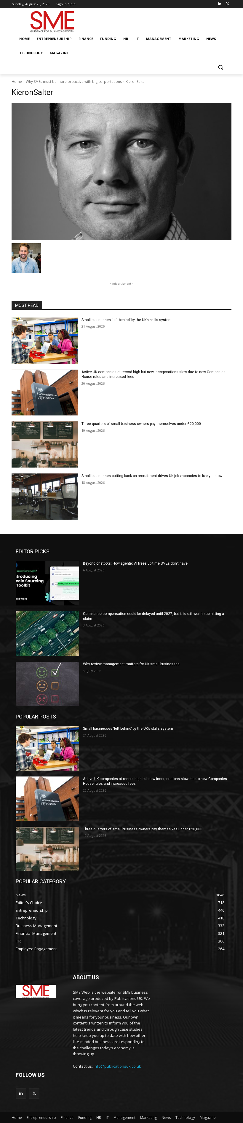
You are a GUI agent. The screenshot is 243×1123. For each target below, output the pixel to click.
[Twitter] (227, 4)
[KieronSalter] (121, 171)
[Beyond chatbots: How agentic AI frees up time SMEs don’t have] (47, 583)
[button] (220, 67)
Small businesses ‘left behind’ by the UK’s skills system (126, 320)
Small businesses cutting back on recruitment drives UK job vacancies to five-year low (151, 476)
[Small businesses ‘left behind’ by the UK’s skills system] (45, 341)
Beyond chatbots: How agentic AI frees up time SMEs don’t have (135, 563)
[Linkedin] (219, 4)
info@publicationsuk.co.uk (117, 1066)
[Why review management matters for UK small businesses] (47, 684)
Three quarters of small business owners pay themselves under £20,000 (141, 424)
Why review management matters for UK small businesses (131, 664)
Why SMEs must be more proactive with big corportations (74, 81)
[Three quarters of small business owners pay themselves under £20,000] (45, 444)
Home (17, 81)
